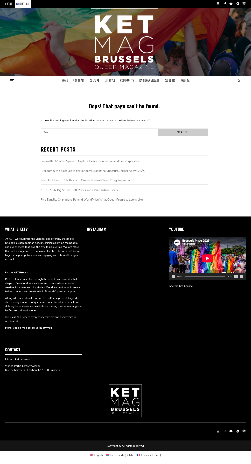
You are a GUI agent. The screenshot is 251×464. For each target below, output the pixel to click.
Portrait (78, 80)
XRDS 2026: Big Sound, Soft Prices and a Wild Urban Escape (80, 190)
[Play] (173, 276)
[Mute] (236, 276)
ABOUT (8, 4)
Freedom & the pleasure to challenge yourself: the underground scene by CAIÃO (93, 171)
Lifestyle (109, 80)
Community (127, 80)
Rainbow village (149, 80)
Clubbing (170, 80)
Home (64, 80)
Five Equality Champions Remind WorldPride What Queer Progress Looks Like (92, 200)
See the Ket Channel (181, 286)
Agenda (185, 80)
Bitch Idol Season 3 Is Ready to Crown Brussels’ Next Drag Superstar (85, 180)
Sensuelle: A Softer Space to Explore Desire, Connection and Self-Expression (90, 161)
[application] (207, 258)
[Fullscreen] (241, 276)
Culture (94, 80)
